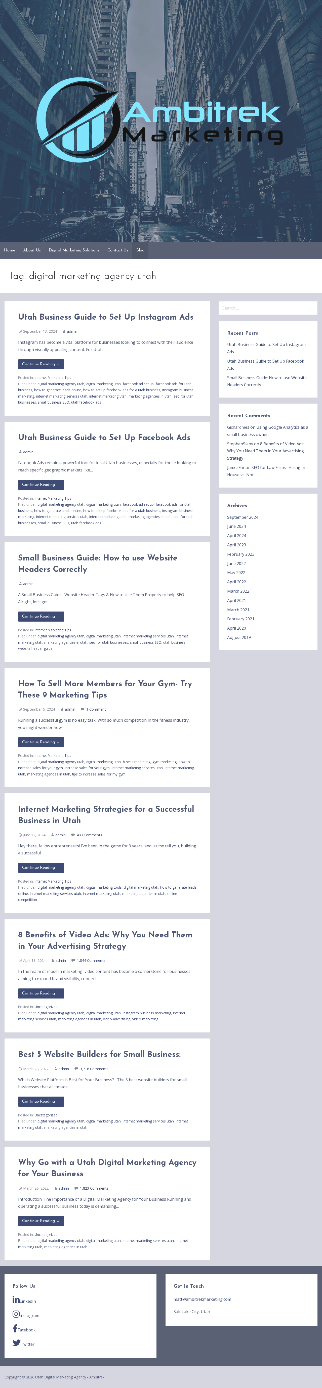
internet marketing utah (108, 396)
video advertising (116, 1019)
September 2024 (242, 517)
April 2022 (236, 582)
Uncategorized (46, 1006)
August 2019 (239, 637)
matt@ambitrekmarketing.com (202, 1299)
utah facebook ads (86, 402)
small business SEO (53, 402)
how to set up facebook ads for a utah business (121, 389)
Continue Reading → (41, 364)
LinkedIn (28, 1301)
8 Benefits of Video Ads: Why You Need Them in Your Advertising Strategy (265, 451)
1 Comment (96, 709)
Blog (140, 250)
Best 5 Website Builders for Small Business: (99, 1055)
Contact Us (117, 250)
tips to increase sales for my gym (99, 774)
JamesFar (236, 467)
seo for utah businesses (108, 642)
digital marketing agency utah (60, 383)
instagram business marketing (147, 1013)
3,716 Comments (94, 1068)
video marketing (145, 1019)
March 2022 (238, 591)
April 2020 (236, 628)
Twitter (27, 1344)
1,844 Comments (91, 960)
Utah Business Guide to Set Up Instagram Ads (105, 318)
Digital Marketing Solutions (74, 250)
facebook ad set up (138, 383)
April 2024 (236, 535)
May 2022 (236, 572)
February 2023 (240, 554)
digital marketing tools (104, 887)
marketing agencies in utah (150, 396)
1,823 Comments (94, 1188)
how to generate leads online (57, 389)
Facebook (27, 1330)
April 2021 (236, 600)
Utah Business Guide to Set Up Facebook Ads (104, 438)
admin (72, 331)
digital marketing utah (103, 383)
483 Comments (89, 835)
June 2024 (236, 526)
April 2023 (236, 545)
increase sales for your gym (87, 767)
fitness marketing (136, 761)
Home (9, 250)
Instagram (29, 1315)
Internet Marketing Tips (53, 377)
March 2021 (238, 610)
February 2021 (240, 619)
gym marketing (164, 761)
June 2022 (236, 563)
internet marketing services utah (61, 396)
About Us (32, 250)
